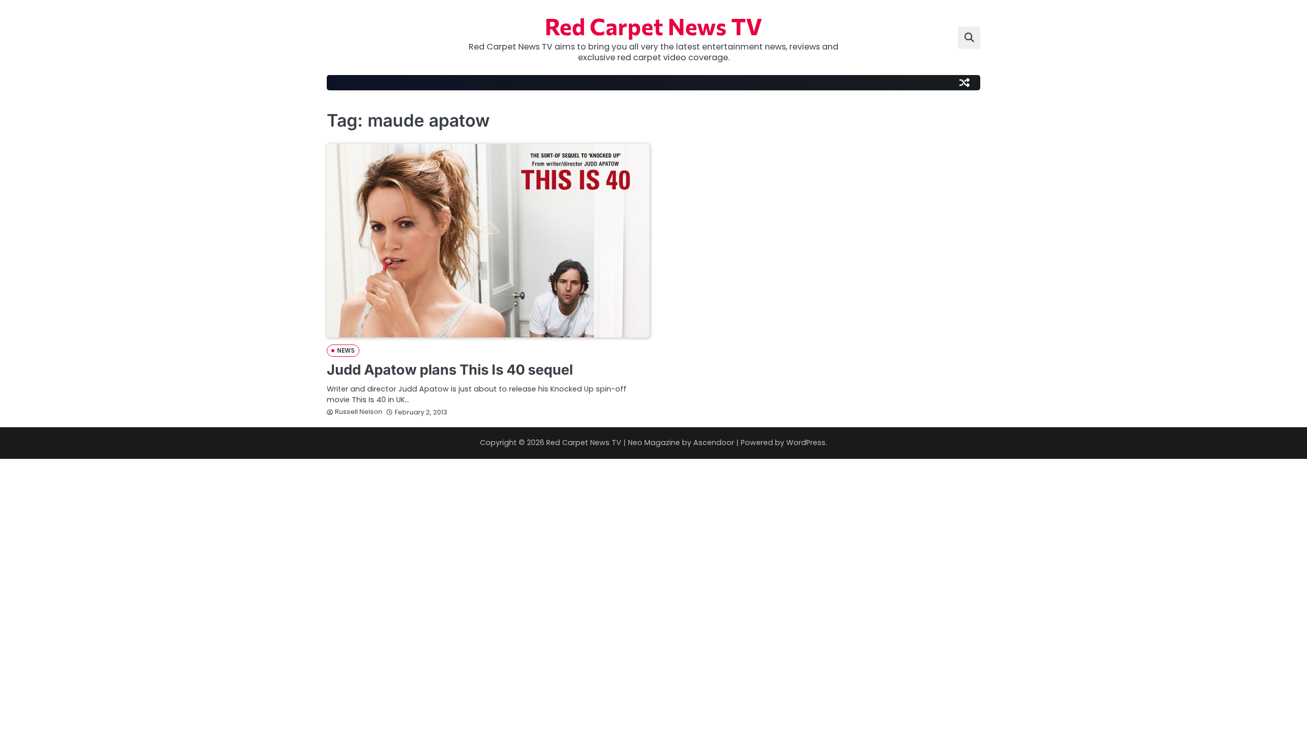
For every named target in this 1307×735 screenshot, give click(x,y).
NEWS (346, 351)
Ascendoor (713, 442)
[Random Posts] (964, 82)
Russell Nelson (358, 411)
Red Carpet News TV (653, 26)
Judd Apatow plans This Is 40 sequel (450, 369)
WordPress (806, 442)
